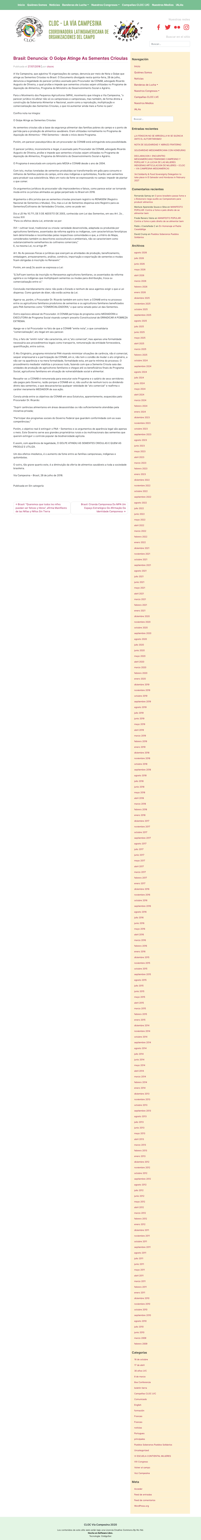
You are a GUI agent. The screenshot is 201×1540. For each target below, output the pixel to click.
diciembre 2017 (141, 821)
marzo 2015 (140, 1008)
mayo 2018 (139, 792)
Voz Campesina (142, 1473)
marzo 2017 (140, 872)
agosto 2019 (140, 707)
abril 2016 (139, 934)
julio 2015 (139, 985)
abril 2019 (139, 730)
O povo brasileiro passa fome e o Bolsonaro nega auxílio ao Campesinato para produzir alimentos (160, 198)
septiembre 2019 (142, 701)
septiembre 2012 (142, 1179)
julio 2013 (139, 1122)
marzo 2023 (140, 463)
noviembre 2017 (142, 826)
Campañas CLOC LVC (136, 4)
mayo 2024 (140, 389)
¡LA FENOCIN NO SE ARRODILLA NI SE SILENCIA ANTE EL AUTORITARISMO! (158, 137)
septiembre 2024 (142, 366)
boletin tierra (140, 1388)
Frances (138, 1416)
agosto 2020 (140, 639)
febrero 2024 (140, 406)
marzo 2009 (140, 1338)
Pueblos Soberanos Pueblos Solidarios (153, 1444)
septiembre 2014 (142, 1042)
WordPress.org (141, 1506)
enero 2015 (139, 1019)
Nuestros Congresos (104, 4)
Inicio (21, 4)
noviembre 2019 (142, 690)
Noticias (54, 4)
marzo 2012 (140, 1213)
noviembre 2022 (142, 485)
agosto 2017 (140, 843)
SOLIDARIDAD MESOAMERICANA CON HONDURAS (159, 150)
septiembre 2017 (142, 838)
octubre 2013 (140, 1105)
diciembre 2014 (141, 1025)
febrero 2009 (140, 1343)
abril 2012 (139, 1207)
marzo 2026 (140, 281)
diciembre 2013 (141, 1093)
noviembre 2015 (142, 963)
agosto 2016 (140, 912)
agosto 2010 (140, 1321)
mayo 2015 (139, 997)
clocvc (50, 66)
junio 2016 (139, 923)
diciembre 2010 (141, 1298)
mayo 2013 (139, 1133)
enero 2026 (140, 292)
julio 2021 (139, 576)
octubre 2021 (140, 559)
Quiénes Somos (37, 4)
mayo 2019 (139, 724)
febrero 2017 (140, 877)
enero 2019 (139, 747)
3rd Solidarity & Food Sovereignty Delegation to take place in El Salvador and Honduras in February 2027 (159, 177)
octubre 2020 (141, 627)
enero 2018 (139, 815)
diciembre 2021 (141, 548)
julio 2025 (139, 326)
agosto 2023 (140, 440)
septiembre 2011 (142, 1247)
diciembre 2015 (141, 957)
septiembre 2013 (142, 1110)
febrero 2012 (140, 1218)
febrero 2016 (140, 946)
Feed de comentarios (144, 1500)
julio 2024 (139, 377)
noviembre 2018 (142, 758)
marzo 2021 (140, 599)
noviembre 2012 (142, 1167)
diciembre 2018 (141, 752)
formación (139, 1410)
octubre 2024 (141, 360)
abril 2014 (139, 1071)
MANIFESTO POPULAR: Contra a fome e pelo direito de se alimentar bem (158, 210)
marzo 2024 (140, 400)
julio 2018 (139, 781)
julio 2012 (139, 1190)
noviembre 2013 (142, 1099)
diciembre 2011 (141, 1230)
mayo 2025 (139, 338)
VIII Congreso (141, 1461)
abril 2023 (139, 457)
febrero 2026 (140, 286)
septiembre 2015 (142, 974)
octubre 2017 (140, 832)
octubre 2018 (140, 764)
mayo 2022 (139, 519)
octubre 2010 (140, 1309)
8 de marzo (140, 1376)
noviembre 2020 (142, 622)
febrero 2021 (140, 605)
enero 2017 (139, 883)
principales (139, 1439)
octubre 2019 (140, 696)
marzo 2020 (140, 667)
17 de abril (139, 1365)
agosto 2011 (140, 1252)
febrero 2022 (140, 536)
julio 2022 (139, 508)
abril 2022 (139, 525)
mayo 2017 (139, 860)
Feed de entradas (143, 1494)
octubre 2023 (141, 428)
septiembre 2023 (142, 434)
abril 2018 (139, 798)
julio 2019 (139, 713)
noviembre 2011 (142, 1235)
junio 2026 (139, 264)
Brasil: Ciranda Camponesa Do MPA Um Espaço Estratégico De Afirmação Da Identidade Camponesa (103, 508)
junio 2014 (139, 1059)
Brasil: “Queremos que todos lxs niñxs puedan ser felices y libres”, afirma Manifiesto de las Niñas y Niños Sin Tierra (41, 508)
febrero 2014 (140, 1082)
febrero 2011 (140, 1287)
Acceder (138, 1489)
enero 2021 (139, 610)
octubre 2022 (141, 491)
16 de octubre (141, 1359)
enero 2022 (140, 542)
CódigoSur (106, 1536)
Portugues (139, 1433)
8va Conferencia (142, 1382)
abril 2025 (139, 343)
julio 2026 (139, 258)
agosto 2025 (140, 321)
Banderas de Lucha (74, 4)
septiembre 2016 (142, 906)
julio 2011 (138, 1258)
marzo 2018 (140, 803)
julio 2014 (139, 1054)
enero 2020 (140, 678)
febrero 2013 (140, 1150)
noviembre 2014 (142, 1031)
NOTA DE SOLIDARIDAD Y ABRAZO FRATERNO (157, 144)
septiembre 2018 (142, 769)
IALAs (179, 4)
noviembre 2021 (142, 554)
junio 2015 (139, 991)
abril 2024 (139, 394)
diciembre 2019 (141, 684)
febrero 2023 (140, 468)
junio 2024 (139, 383)
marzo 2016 (140, 940)
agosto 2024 (140, 372)
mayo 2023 (139, 451)
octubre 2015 (140, 968)
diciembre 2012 (141, 1162)
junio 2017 (139, 855)
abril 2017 (139, 866)
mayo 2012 (139, 1201)
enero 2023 (140, 474)
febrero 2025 (140, 354)
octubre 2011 (140, 1241)
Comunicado (140, 1399)
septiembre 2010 (142, 1315)
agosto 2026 (140, 252)
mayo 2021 (139, 587)
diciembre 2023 (142, 417)
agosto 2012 (140, 1184)
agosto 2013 (140, 1116)
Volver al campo (142, 1467)
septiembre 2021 (142, 565)
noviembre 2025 (142, 303)
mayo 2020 (139, 656)
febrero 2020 (140, 673)
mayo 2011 (139, 1269)
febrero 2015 (140, 1014)
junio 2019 (139, 718)
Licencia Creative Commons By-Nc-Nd (124, 1530)
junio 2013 (139, 1127)
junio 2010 (139, 1332)
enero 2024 (140, 411)
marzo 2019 (140, 735)
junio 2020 (139, 650)
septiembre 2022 (142, 497)
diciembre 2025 (142, 298)
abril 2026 (139, 275)
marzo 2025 (140, 349)
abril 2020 (139, 661)
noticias (138, 1427)
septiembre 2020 (142, 633)
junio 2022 (139, 514)
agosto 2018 (140, 775)
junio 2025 (139, 332)
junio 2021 (139, 582)
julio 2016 (139, 917)
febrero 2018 (140, 809)
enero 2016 (139, 951)
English (137, 1405)
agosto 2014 (140, 1048)
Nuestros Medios (163, 4)
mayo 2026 (139, 269)
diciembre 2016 (141, 889)
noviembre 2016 (142, 894)
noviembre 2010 (142, 1304)
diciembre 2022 (142, 480)
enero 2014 (140, 1088)
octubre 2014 (140, 1036)
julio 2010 (139, 1326)
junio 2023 (139, 445)
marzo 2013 (140, 1145)
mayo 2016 (139, 929)
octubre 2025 (141, 309)
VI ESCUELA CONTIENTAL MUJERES (152, 1456)
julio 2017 (139, 849)
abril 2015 (139, 1002)
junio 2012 (139, 1196)
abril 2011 (139, 1275)
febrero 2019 (140, 741)
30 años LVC (140, 1370)
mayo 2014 (139, 1065)
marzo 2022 (140, 531)
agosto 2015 (140, 980)
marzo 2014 (140, 1076)
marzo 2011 (140, 1281)
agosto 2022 (140, 502)
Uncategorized (141, 1450)
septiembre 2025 (142, 315)
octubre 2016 (140, 900)
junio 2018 (139, 786)
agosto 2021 (140, 570)
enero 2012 (139, 1224)
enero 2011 (139, 1292)
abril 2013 (139, 1139)
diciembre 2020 (142, 616)
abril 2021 (139, 593)
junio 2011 (139, 1264)
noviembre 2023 (142, 423)
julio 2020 (139, 644)
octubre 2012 (140, 1173)
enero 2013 (139, 1156)
